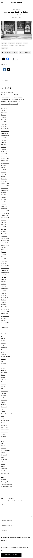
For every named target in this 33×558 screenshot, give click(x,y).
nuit (2, 409)
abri (2, 336)
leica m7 (25, 43)
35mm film (4, 43)
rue (16, 45)
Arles (2, 345)
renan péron (5, 45)
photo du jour (16, 9)
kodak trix (18, 43)
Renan (20, 17)
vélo (2, 461)
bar (2, 350)
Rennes (11, 45)
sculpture (21, 45)
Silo (2, 443)
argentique (11, 43)
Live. (2, 388)
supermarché (5, 48)
